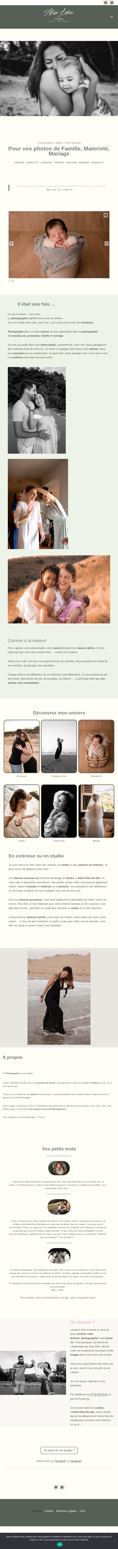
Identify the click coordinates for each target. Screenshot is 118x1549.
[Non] (114, 1540)
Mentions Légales (66, 1511)
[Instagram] (111, 2)
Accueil (37, 1511)
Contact (48, 1511)
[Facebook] (105, 2)
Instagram (76, 1461)
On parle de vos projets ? (59, 1450)
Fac (57, 1461)
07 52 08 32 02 (98, 1394)
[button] (11, 243)
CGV (82, 1511)
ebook (62, 1461)
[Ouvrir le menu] (111, 17)
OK (59, 1544)
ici (43, 1117)
